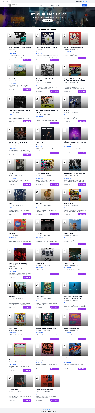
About (52, 5)
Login (84, 5)
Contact (57, 5)
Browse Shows (47, 20)
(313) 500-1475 (79, 1)
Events (41, 5)
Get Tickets (27, 59)
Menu (47, 5)
